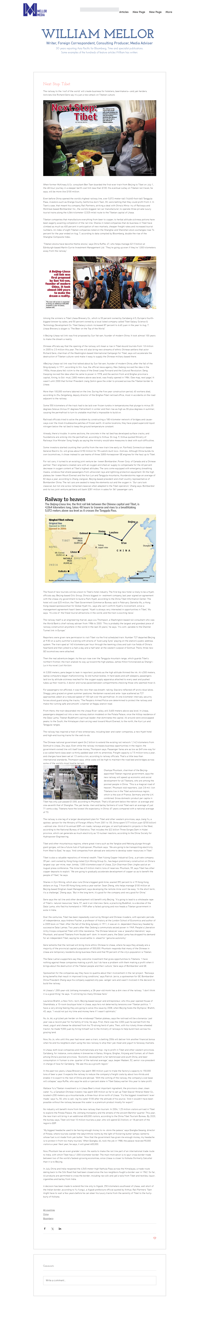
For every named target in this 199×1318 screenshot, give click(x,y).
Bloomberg (48, 1218)
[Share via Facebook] (44, 1228)
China (46, 1214)
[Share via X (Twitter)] (52, 1228)
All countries (49, 1210)
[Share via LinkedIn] (59, 1228)
